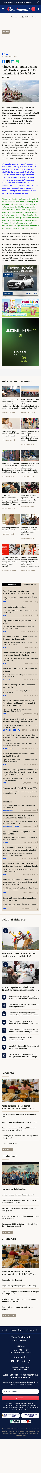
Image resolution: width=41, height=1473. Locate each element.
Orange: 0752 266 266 (20, 1350)
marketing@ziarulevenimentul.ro (20, 1352)
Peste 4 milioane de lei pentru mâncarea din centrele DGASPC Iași (18, 2)
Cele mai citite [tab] (30, 585)
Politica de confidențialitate (20, 1367)
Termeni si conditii (20, 1369)
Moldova (12, 1330)
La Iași (4, 1330)
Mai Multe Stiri (9, 1315)
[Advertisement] (24, 34)
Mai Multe (7, 1150)
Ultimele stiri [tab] (11, 585)
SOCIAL (27, 17)
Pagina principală (17, 17)
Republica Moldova (26, 1330)
